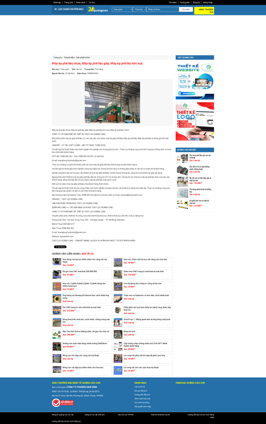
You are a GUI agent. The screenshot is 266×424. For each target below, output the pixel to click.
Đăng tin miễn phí (206, 10)
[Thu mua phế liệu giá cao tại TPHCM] (182, 159)
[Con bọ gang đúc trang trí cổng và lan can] (118, 286)
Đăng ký (196, 2)
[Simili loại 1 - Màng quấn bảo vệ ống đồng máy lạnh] (118, 322)
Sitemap (57, 2)
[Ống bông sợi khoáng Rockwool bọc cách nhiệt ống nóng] (57, 298)
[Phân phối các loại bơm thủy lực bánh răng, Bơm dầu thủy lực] (118, 310)
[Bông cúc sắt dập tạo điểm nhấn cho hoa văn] (57, 370)
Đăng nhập (208, 2)
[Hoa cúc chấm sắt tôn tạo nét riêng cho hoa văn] (118, 262)
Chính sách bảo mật (142, 399)
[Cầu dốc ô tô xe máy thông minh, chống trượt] (182, 170)
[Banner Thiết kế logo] (195, 121)
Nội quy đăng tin (140, 391)
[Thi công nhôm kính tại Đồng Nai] (182, 193)
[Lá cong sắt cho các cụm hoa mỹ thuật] (118, 370)
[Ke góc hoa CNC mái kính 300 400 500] (57, 274)
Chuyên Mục (69, 57)
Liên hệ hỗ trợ (139, 387)
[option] (112, 102)
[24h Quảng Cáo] (98, 9)
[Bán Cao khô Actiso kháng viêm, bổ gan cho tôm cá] (57, 334)
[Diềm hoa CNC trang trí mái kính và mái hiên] (118, 274)
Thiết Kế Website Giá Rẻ (160, 415)
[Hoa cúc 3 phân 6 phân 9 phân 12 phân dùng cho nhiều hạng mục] (57, 286)
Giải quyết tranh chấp (142, 406)
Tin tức (92, 2)
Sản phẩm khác (83, 57)
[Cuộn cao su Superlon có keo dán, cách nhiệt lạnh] (118, 298)
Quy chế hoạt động (141, 402)
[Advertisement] (92, 34)
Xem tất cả (87, 253)
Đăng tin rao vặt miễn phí (95, 415)
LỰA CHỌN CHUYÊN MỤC (70, 9)
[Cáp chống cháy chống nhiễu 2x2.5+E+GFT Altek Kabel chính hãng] (118, 346)
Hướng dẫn (185, 2)
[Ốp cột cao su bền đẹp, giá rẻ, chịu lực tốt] (182, 182)
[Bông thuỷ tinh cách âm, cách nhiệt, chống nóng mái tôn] (57, 322)
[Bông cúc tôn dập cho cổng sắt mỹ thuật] (57, 358)
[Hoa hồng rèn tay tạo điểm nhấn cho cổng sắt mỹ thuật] (57, 262)
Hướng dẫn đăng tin (142, 395)
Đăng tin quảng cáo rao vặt (62, 415)
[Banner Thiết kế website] (195, 80)
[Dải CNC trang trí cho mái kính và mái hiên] (57, 310)
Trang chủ (68, 2)
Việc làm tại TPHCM (125, 415)
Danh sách (80, 2)
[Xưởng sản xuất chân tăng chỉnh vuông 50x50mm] (57, 346)
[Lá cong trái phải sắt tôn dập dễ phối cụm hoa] (118, 358)
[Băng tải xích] (118, 334)
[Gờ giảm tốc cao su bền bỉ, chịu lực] (182, 204)
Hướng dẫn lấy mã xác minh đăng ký (66, 421)
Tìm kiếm (173, 2)
